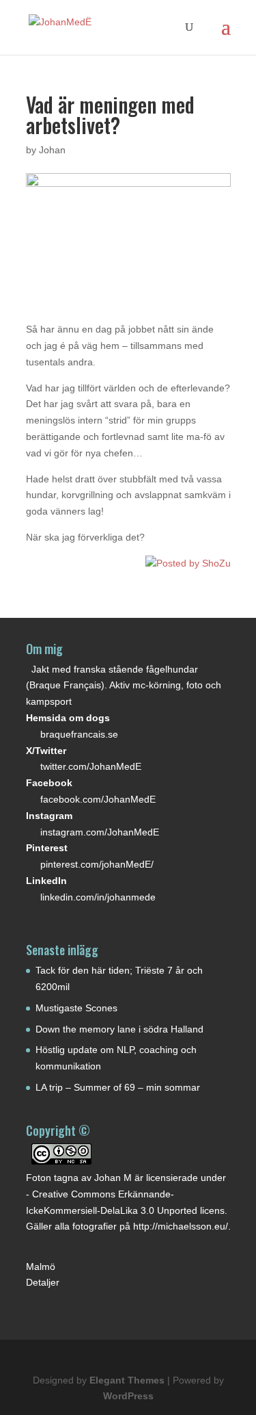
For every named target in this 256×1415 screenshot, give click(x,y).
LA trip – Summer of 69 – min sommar (117, 1087)
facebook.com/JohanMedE (98, 799)
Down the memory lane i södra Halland (119, 1029)
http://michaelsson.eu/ (180, 1226)
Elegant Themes (127, 1380)
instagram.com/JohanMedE (99, 832)
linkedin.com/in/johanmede (98, 897)
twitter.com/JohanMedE (90, 766)
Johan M (113, 1177)
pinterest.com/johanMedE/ (97, 864)
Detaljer (42, 1282)
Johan (52, 149)
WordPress (128, 1395)
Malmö (40, 1266)
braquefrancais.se (79, 734)
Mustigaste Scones (76, 1007)
